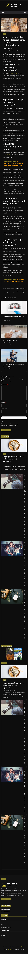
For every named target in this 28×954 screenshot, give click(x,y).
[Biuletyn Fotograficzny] (3, 12)
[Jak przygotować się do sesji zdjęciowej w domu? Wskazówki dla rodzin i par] (12, 564)
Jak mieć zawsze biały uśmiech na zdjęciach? (14, 288)
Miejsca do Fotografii (6, 927)
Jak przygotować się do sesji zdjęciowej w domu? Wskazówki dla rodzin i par (24, 559)
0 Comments (19, 50)
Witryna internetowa (6, 415)
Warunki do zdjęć (5, 930)
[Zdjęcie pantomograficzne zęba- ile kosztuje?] (14, 302)
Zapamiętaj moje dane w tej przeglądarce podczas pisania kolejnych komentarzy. (13, 424)
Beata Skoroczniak (5, 911)
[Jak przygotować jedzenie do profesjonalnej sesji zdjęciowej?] (14, 445)
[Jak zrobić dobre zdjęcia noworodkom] (14, 326)
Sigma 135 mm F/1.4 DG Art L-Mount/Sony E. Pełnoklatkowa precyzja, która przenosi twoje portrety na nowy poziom (25, 502)
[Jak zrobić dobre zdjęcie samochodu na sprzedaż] (14, 350)
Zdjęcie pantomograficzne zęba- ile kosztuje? (13, 317)
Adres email (4, 408)
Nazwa (3, 402)
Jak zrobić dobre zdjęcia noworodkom (10, 341)
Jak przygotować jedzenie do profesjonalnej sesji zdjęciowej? (13, 458)
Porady (4, 34)
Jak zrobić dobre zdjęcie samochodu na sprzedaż (13, 365)
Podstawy (3, 919)
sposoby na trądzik (12, 73)
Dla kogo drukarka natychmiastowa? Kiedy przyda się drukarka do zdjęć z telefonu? (25, 611)
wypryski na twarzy (7, 154)
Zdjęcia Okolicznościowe (6, 924)
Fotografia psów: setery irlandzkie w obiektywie (13, 293)
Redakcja (3, 933)
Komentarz (4, 384)
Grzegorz (5, 50)
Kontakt (3, 935)
